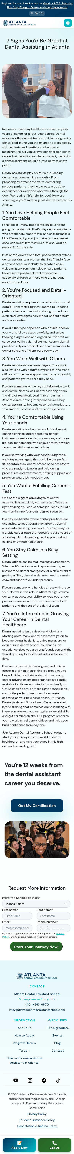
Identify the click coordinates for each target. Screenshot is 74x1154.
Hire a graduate (57, 1028)
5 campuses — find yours (37, 999)
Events (57, 1035)
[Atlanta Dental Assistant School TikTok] (58, 1080)
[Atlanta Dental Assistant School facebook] (44, 1080)
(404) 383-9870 (37, 1004)
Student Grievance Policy (37, 1120)
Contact (57, 1051)
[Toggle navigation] (68, 23)
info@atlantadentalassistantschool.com (37, 1010)
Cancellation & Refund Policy (37, 1126)
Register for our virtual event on (37, 5)
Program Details (24, 1043)
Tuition (24, 1051)
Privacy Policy (37, 1114)
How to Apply (24, 1035)
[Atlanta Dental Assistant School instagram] (30, 1080)
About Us (24, 1028)
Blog (57, 1043)
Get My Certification (37, 805)
